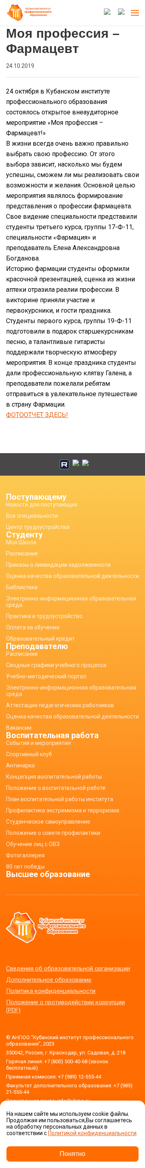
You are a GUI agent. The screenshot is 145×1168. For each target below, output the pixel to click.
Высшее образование (48, 874)
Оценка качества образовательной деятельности (72, 576)
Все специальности (32, 516)
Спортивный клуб (29, 754)
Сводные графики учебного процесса (56, 665)
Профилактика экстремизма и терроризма (62, 810)
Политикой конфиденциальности (92, 1133)
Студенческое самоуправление (48, 821)
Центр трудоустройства (38, 527)
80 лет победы (25, 866)
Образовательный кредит (40, 638)
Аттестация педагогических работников (60, 705)
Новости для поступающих (41, 504)
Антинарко (20, 765)
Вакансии (18, 727)
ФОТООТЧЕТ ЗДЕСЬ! (37, 415)
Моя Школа (21, 542)
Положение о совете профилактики (53, 833)
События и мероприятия (38, 743)
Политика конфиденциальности (50, 991)
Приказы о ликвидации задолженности (58, 565)
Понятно (72, 1153)
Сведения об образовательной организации (68, 968)
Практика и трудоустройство (44, 616)
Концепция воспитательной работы (54, 776)
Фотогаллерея (25, 855)
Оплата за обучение (33, 627)
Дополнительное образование (48, 979)
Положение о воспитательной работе (56, 788)
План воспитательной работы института (59, 799)
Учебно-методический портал (46, 676)
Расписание (22, 553)
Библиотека (21, 587)
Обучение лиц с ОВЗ (33, 844)
